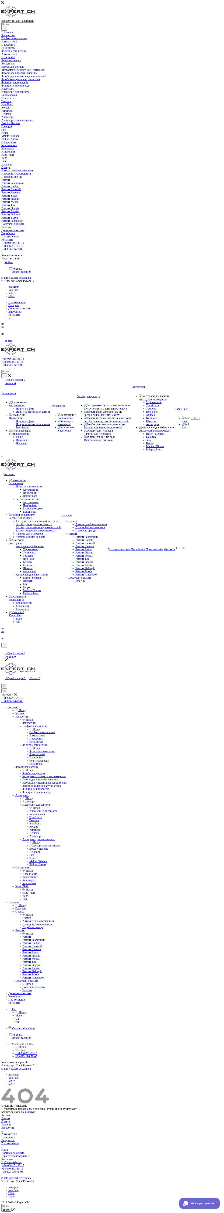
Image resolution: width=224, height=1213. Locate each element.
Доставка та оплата (12, 1152)
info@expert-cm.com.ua (17, 277)
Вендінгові (8, 1140)
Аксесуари (28, 801)
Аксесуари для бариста (43, 810)
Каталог (20, 713)
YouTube (13, 289)
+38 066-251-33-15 (13, 242)
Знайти (6, 1209)
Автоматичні (9, 1133)
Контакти (7, 1159)
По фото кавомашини (42, 732)
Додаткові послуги (33, 987)
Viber (11, 293)
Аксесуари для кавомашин (45, 845)
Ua (17, 1018)
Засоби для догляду (33, 773)
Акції (4, 1149)
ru (2, 326)
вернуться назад (10, 1111)
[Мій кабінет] (3, 649)
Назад (22, 710)
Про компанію (10, 1143)
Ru (17, 1021)
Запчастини (29, 722)
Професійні (8, 1137)
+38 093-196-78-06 (12, 249)
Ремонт (26, 936)
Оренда (26, 917)
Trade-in (6, 1124)
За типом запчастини (42, 751)
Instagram (13, 286)
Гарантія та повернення (15, 1155)
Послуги (20, 908)
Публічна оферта (11, 1162)
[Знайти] (4, 28)
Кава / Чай (28, 892)
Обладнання (29, 873)
